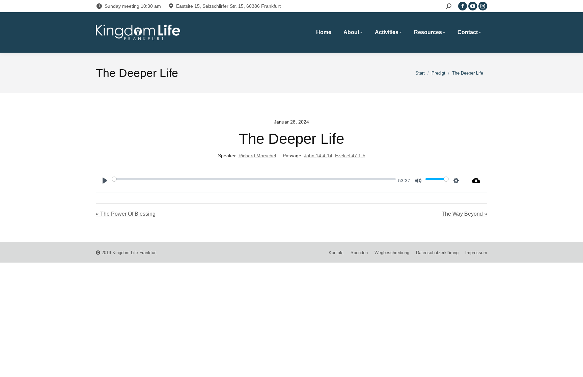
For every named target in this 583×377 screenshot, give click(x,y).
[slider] (254, 178)
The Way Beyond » (464, 214)
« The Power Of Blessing (126, 214)
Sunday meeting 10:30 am (133, 6)
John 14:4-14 (318, 155)
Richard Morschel (257, 155)
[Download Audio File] (476, 180)
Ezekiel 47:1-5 (350, 155)
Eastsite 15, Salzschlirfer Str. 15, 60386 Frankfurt (228, 6)
